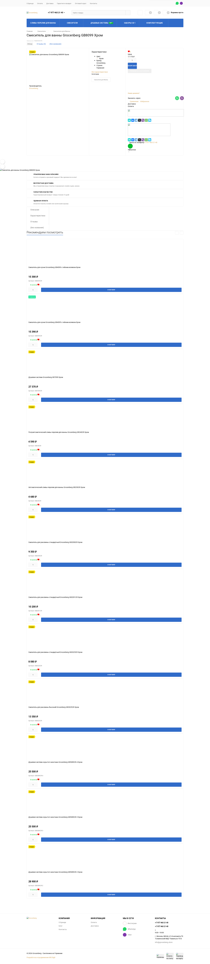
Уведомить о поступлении (139, 71)
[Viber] (142, 120)
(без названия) (55, 44)
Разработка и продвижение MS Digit (41, 957)
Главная (30, 31)
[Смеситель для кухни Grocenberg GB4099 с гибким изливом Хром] (105, 252)
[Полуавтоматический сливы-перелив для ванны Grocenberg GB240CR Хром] (105, 417)
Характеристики (37, 215)
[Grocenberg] (41, 918)
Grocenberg (33, 88)
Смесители (41, 31)
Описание (34, 209)
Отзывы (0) (41, 44)
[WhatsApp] (146, 120)
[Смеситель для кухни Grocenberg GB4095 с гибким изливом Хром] (105, 307)
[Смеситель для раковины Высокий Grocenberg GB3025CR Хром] (105, 692)
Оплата (40, 3)
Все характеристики (100, 72)
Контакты (93, 3)
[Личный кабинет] (140, 12)
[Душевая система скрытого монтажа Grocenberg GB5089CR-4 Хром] (105, 747)
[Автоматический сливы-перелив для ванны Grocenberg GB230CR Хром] (105, 472)
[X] (139, 120)
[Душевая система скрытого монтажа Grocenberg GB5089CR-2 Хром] (105, 857)
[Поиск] (128, 12)
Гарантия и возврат (64, 3)
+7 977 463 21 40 (55, 12)
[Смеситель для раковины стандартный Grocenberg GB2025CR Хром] (105, 637)
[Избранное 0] (156, 12)
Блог (60, 926)
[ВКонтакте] (132, 120)
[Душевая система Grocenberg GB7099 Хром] (105, 362)
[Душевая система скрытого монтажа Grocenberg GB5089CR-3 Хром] (105, 802)
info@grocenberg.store (163, 942)
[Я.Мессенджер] (129, 120)
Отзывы (34, 221)
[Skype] (149, 120)
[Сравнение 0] (147, 12)
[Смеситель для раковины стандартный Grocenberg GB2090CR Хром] (105, 527)
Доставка (49, 3)
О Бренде (30, 3)
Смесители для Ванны (61, 31)
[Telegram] (136, 120)
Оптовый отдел (80, 3)
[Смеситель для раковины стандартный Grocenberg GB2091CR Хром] (105, 582)
